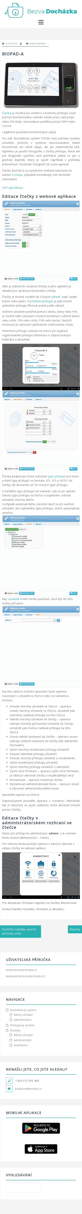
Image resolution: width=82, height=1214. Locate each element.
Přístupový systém (22, 1025)
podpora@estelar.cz (28, 1088)
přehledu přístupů (41, 301)
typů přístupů (57, 476)
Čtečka (6, 113)
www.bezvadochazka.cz (21, 970)
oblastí (55, 297)
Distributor (21, 1045)
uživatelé (14, 599)
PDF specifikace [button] (12, 187)
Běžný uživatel (23, 1015)
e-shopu (17, 175)
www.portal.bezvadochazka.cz (26, 976)
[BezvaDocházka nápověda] (41, 10)
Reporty (75, 929)
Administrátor (38, 43)
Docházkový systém (23, 1010)
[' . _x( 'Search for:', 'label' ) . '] (23, 1188)
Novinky (15, 1030)
